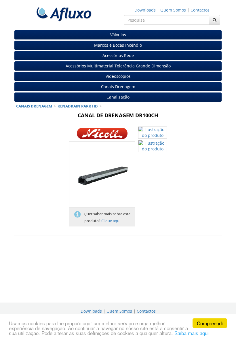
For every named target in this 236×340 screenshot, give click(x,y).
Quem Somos (173, 10)
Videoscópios (118, 76)
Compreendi (210, 323)
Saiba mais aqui (191, 333)
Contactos (200, 10)
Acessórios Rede (118, 55)
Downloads (145, 10)
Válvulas (118, 34)
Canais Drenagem (118, 86)
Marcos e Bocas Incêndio (118, 45)
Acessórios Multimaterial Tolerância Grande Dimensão (118, 66)
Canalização (118, 97)
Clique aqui (110, 220)
